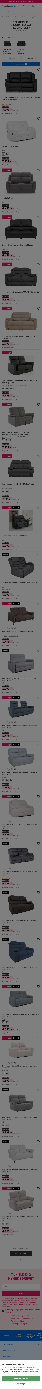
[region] (21, 1374)
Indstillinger (21, 1384)
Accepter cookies (21, 1378)
